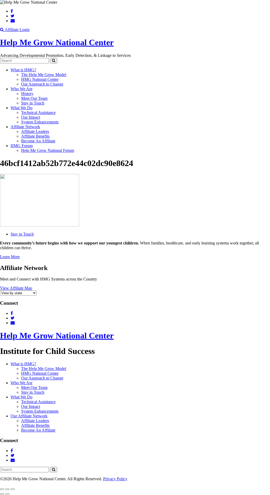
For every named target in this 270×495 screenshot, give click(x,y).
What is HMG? (23, 70)
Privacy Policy (115, 479)
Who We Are (21, 89)
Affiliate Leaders (35, 131)
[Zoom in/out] (13, 489)
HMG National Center (40, 79)
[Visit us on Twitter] (13, 16)
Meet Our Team (34, 98)
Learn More (10, 256)
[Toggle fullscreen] (7, 489)
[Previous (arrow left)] (2, 494)
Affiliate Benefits (35, 136)
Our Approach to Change (42, 84)
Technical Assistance (38, 112)
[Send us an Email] (13, 20)
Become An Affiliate (38, 141)
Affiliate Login (17, 29)
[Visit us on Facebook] (12, 11)
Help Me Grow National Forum (47, 150)
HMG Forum (22, 145)
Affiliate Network (25, 126)
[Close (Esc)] (2, 489)
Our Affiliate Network (29, 416)
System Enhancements (40, 122)
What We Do (21, 108)
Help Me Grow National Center (57, 42)
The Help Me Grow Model (43, 74)
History (27, 93)
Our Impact (30, 117)
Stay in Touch (32, 103)
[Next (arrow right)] (7, 494)
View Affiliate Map (16, 288)
